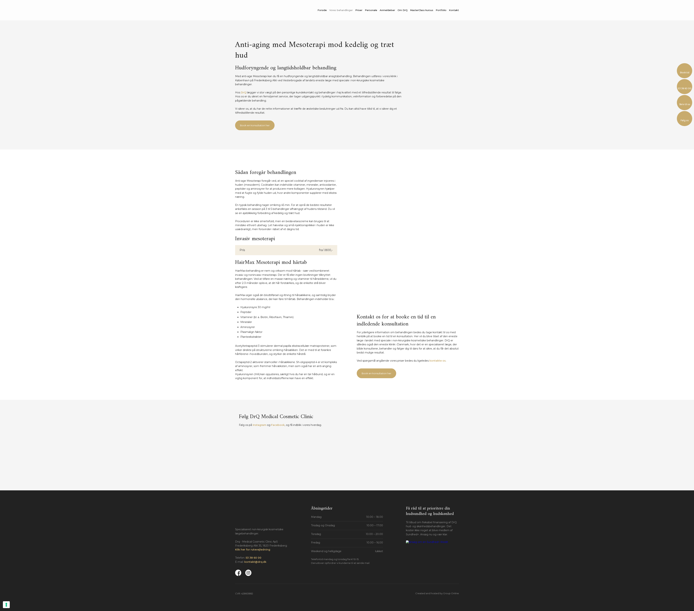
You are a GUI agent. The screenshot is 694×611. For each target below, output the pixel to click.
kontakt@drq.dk (255, 561)
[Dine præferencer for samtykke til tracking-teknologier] (6, 604)
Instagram (259, 425)
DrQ (243, 92)
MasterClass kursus (421, 10)
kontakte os (437, 360)
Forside (322, 10)
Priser (358, 10)
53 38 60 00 (253, 557)
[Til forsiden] (262, 10)
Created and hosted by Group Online (437, 593)
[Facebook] (238, 573)
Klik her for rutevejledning (252, 549)
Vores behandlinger (341, 10)
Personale (371, 10)
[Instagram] (248, 573)
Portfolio (441, 10)
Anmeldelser (387, 10)
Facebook (278, 425)
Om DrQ (403, 10)
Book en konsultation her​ (255, 125)
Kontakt (454, 10)
